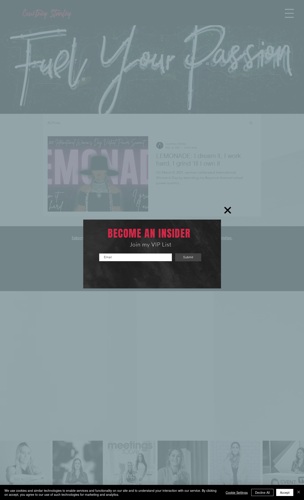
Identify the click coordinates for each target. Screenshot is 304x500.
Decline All (262, 492)
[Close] (298, 492)
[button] (227, 210)
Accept (285, 492)
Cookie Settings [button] (237, 492)
